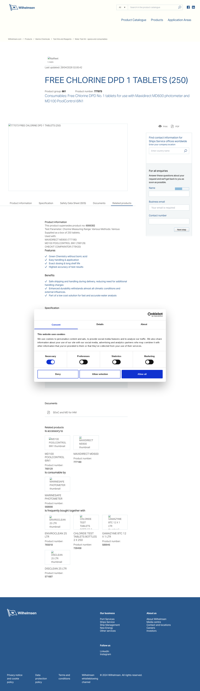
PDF (177, 126)
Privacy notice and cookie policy (14, 679)
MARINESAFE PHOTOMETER (53, 497)
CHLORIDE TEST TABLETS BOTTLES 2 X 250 (85, 537)
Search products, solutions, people (179, 7)
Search (185, 151)
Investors (152, 630)
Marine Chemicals (42, 39)
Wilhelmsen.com (14, 39)
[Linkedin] (193, 7)
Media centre (154, 622)
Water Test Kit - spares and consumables (91, 39)
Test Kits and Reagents (62, 39)
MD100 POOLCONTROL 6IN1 (54, 457)
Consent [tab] (56, 324)
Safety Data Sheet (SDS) (73, 203)
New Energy (106, 628)
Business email (157, 201)
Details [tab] (100, 324)
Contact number (158, 215)
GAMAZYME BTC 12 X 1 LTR (114, 535)
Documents (99, 203)
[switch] (83, 362)
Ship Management (110, 625)
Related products (121, 203)
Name (152, 187)
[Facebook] (188, 7)
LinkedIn (104, 651)
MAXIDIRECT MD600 (86, 453)
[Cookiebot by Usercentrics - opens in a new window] (150, 314)
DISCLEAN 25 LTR (56, 568)
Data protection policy (41, 679)
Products (28, 39)
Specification (46, 203)
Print (165, 126)
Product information (21, 203)
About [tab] (144, 324)
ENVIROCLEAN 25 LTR (56, 535)
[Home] (22, 7)
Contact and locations (159, 625)
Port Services (107, 619)
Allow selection (100, 374)
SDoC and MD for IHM (62, 412)
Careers (151, 628)
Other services (108, 630)
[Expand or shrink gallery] (122, 128)
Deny (57, 374)
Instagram (105, 654)
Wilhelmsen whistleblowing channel (90, 679)
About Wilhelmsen (156, 619)
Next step (181, 229)
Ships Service (107, 622)
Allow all (142, 374)
